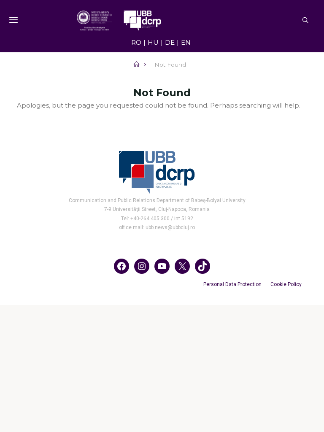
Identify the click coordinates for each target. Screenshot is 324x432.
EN (186, 42)
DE (170, 42)
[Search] (305, 20)
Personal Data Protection (232, 284)
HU (153, 42)
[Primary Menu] (13, 20)
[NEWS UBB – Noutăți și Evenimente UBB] (119, 20)
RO (136, 42)
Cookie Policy (286, 284)
